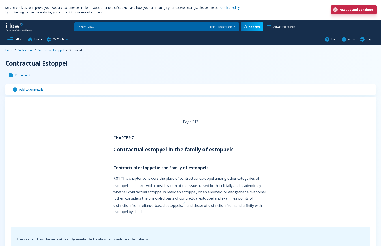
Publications (25, 50)
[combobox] (223, 26)
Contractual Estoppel (50, 50)
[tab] (19, 75)
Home (9, 50)
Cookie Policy (230, 8)
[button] (57, 39)
